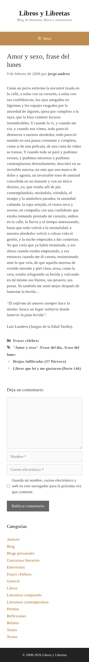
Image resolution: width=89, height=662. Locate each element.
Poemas (13, 609)
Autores (13, 539)
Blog (11, 546)
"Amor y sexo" (25, 347)
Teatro (12, 630)
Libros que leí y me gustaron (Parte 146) (47, 368)
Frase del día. (51, 347)
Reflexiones (16, 616)
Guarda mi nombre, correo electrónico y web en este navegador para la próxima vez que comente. (46, 486)
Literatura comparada (24, 595)
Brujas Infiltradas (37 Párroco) (39, 361)
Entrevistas (16, 567)
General (13, 581)
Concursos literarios (23, 560)
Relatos (13, 623)
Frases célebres (26, 341)
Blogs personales (20, 553)
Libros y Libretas (44, 13)
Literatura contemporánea (28, 602)
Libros (12, 588)
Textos (12, 637)
